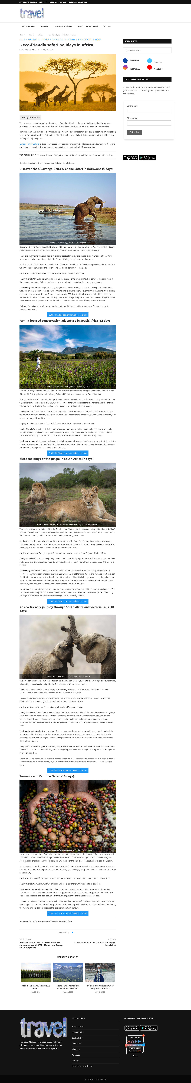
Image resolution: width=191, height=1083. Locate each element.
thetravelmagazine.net (135, 1045)
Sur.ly (139, 1051)
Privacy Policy (78, 1032)
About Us (42, 2)
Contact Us (76, 1043)
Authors (62, 2)
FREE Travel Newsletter (77, 2)
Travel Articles (28, 26)
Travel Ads (106, 26)
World (31, 35)
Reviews (44, 26)
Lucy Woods (34, 49)
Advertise (53, 2)
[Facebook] (164, 2)
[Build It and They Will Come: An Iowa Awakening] (36, 972)
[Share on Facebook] (75, 932)
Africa (40, 35)
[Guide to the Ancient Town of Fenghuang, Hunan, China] (100, 972)
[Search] (170, 26)
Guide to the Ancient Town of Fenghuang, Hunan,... (100, 987)
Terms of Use (77, 1026)
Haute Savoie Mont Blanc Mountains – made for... (68, 987)
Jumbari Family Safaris (29, 144)
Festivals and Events (63, 26)
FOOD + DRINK (92, 26)
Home (21, 35)
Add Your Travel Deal (28, 2)
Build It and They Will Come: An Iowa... (35, 987)
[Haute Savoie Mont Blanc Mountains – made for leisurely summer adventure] (68, 972)
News (80, 26)
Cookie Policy (77, 1038)
